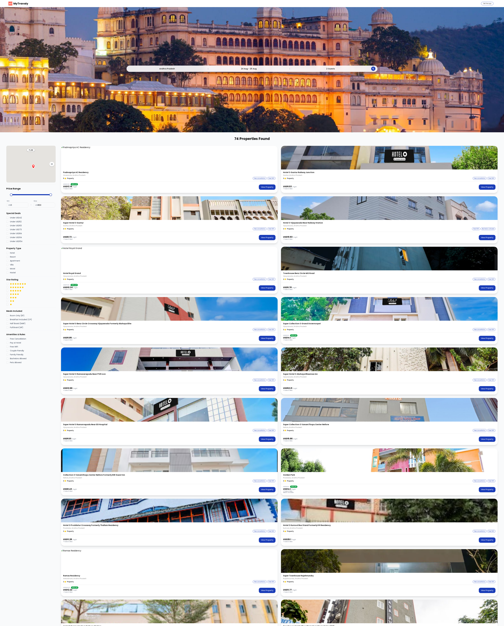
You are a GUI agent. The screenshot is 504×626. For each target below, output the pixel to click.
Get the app (487, 3)
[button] (31, 150)
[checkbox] (7, 218)
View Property (267, 187)
